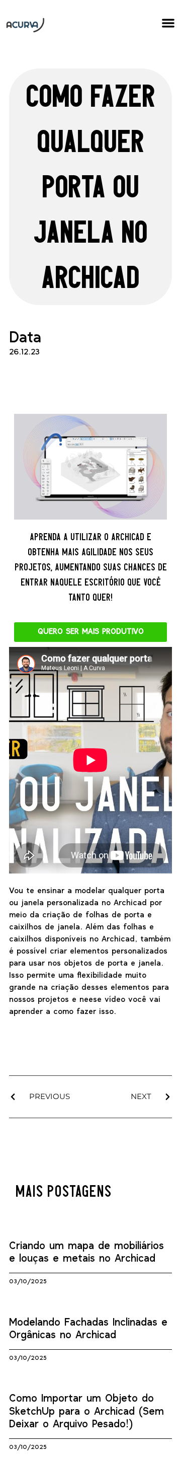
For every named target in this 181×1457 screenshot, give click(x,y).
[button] (168, 23)
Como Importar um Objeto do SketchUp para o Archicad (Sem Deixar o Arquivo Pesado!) (86, 1411)
